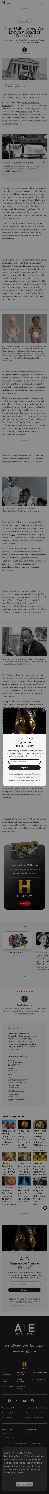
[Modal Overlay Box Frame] (24, 747)
